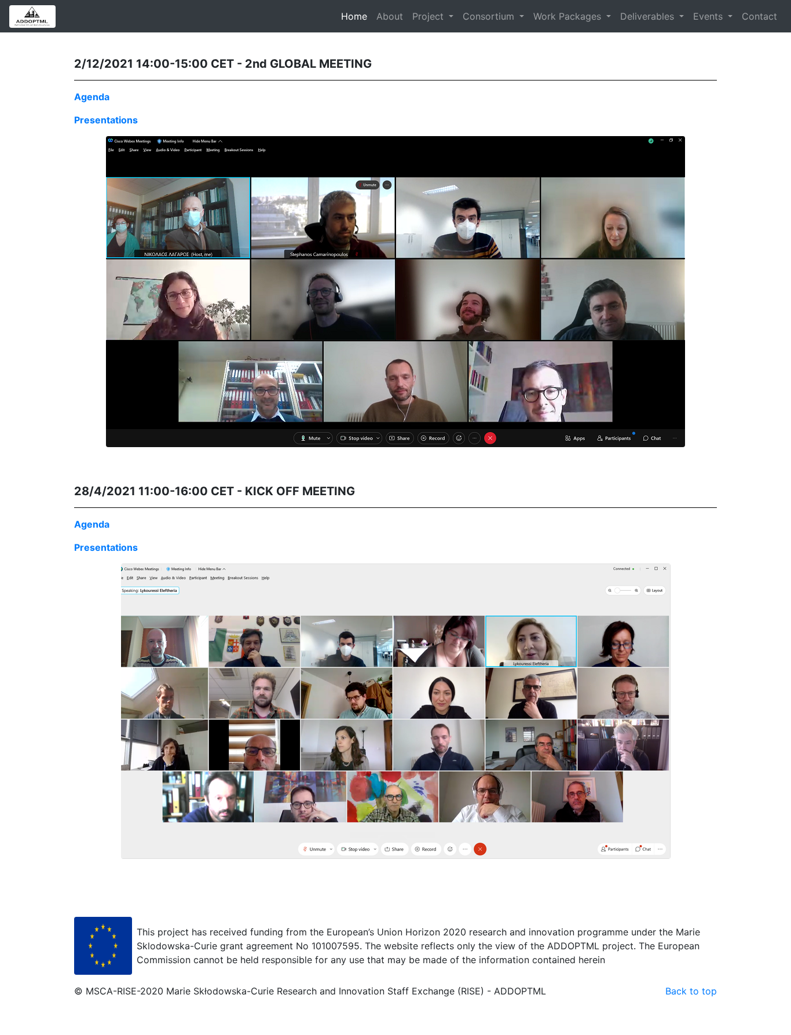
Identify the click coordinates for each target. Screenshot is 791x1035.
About (389, 16)
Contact (759, 16)
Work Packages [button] (568, 16)
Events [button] (709, 16)
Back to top (691, 991)
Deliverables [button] (648, 16)
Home (356, 16)
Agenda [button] (91, 97)
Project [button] (429, 16)
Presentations (106, 120)
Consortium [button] (490, 16)
